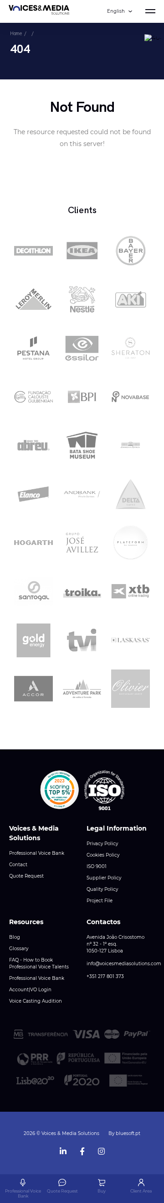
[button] (60, 790)
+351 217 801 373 (105, 976)
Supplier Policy (104, 878)
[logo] (39, 11)
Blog (14, 937)
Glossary (18, 949)
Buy (101, 1190)
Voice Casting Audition (35, 1001)
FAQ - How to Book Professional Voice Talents (39, 963)
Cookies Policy (103, 855)
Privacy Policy (102, 844)
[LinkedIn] (63, 1149)
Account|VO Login (30, 990)
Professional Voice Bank (36, 853)
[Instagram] (101, 1149)
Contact (18, 865)
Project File (100, 901)
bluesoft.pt (128, 1133)
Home (16, 33)
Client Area (141, 1190)
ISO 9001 (97, 866)
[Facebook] (82, 1149)
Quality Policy (102, 889)
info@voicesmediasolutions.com (124, 964)
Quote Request (26, 876)
